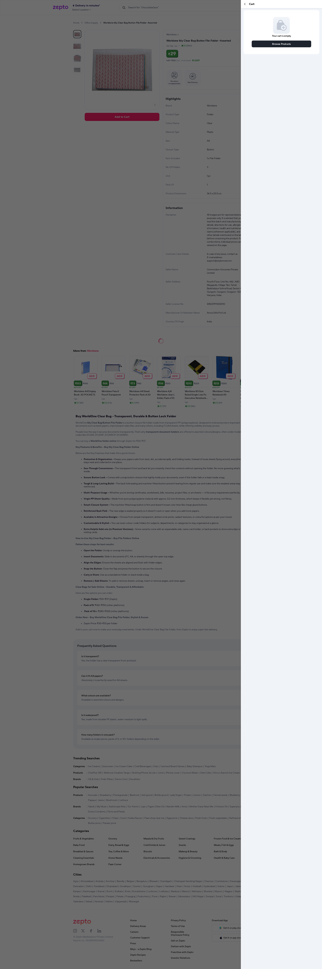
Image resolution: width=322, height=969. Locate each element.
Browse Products (281, 43)
